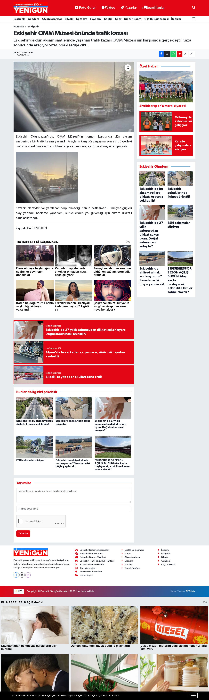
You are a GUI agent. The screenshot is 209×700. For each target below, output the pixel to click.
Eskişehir (19, 19)
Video (110, 7)
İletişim (176, 19)
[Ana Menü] (193, 19)
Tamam (192, 695)
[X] (22, 575)
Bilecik (69, 19)
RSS (20, 591)
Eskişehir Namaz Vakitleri (93, 557)
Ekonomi (95, 19)
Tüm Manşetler (88, 568)
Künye (128, 553)
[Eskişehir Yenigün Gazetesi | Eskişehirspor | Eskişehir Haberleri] (31, 7)
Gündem (33, 19)
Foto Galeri (87, 7)
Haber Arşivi (86, 575)
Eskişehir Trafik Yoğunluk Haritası (97, 561)
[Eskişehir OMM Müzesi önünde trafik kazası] (74, 97)
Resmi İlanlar (155, 7)
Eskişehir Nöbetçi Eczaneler (94, 550)
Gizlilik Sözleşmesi (156, 19)
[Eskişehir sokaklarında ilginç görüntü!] (74, 407)
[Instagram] (28, 575)
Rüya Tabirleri (168, 564)
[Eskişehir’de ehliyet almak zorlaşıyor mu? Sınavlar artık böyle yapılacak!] (74, 447)
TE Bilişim (190, 591)
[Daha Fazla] (179, 54)
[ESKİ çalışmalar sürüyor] (34, 447)
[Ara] (193, 7)
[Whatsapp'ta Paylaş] (173, 54)
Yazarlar (131, 7)
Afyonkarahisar (52, 19)
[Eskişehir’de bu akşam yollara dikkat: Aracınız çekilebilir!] (34, 407)
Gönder (23, 533)
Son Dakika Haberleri (91, 571)
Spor (118, 19)
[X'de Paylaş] (167, 54)
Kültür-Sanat (133, 19)
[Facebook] (16, 575)
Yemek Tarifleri (132, 568)
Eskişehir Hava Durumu (91, 553)
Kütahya (81, 19)
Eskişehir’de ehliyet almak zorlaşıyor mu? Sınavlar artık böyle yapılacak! (73, 463)
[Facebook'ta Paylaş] (161, 54)
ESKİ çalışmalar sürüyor (30, 460)
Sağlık (108, 19)
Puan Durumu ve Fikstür (92, 564)
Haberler (19, 27)
